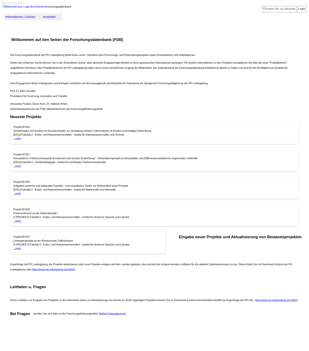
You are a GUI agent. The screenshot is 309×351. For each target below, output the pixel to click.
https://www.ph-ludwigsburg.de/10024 (53, 269)
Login (301, 8)
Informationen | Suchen (20, 16)
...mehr (17, 138)
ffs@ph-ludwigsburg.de (112, 313)
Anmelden (49, 16)
